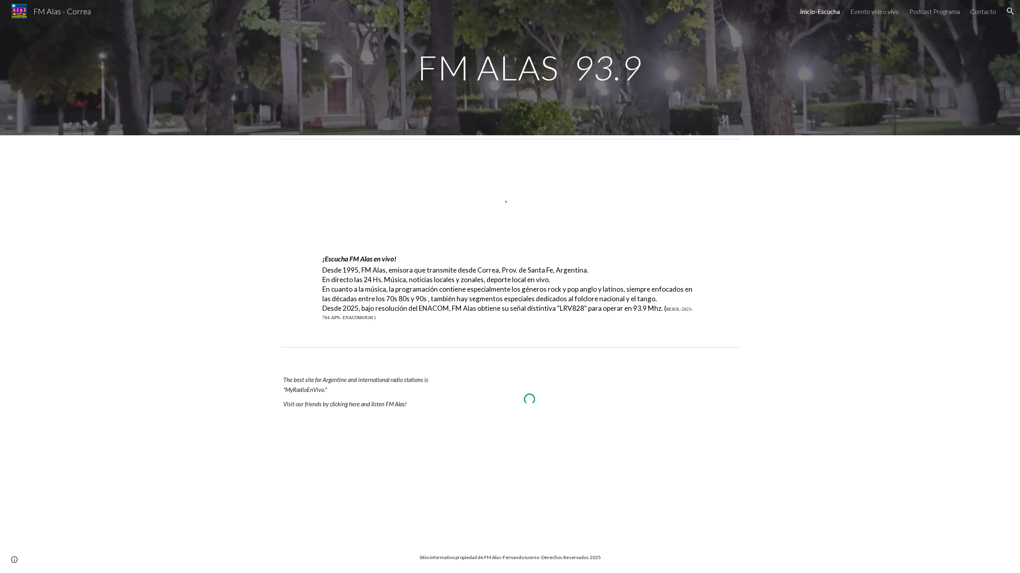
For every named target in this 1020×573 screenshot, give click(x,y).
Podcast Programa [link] (934, 11)
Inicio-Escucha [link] (820, 11)
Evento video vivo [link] (874, 11)
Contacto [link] (983, 11)
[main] (529, 67)
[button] (1010, 11)
